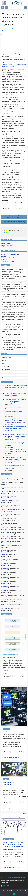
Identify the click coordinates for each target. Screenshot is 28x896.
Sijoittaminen (5, 372)
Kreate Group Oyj (5, 541)
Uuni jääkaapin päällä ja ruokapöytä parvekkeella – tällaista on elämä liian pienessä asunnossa (14, 413)
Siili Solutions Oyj (5, 564)
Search (25, 7)
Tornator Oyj (4, 559)
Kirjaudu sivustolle (6, 243)
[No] (26, 892)
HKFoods (3, 519)
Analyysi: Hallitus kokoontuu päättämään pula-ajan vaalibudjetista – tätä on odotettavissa (15, 428)
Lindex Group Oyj (5, 528)
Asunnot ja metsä (6, 358)
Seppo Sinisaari (13, 682)
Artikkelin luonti (5, 247)
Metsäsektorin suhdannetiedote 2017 (12, 203)
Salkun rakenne (6, 369)
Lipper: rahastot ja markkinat (8, 261)
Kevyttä (4, 360)
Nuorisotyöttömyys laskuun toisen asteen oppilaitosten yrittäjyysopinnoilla (14, 217)
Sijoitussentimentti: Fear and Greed (10, 254)
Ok (14, 894)
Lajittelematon (5, 366)
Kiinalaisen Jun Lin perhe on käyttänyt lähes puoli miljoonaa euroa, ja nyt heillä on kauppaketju (16, 444)
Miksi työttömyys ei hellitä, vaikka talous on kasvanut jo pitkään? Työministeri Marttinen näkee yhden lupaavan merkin (16, 420)
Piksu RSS (6, 886)
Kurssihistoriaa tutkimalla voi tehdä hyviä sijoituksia (14, 222)
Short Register (4, 260)
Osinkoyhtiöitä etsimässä (18, 303)
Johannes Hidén (13, 808)
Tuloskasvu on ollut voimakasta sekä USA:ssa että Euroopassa (13, 335)
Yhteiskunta (5, 378)
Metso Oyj (3, 600)
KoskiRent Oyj (4, 492)
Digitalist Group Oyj (6, 546)
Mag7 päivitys (7, 732)
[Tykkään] (2, 30)
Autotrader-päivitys (9, 657)
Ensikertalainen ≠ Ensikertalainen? (8, 783)
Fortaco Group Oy (5, 505)
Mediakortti (22, 878)
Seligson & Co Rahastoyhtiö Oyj (9, 510)
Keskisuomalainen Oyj (7, 595)
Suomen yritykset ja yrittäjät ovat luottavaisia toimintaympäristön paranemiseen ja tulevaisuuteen (13, 844)
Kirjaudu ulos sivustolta (7, 245)
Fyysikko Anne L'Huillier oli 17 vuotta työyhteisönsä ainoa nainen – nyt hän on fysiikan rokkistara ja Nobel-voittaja (15, 459)
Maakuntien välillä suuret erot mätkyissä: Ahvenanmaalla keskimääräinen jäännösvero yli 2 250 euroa (15, 401)
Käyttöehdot (15, 878)
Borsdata (3, 256)
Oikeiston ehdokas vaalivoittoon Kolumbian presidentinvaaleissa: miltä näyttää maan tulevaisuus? (16, 451)
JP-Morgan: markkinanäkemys (9, 258)
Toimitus (8, 878)
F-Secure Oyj (4, 478)
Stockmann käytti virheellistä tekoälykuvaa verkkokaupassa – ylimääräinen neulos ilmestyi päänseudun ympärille (16, 436)
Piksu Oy (3, 878)
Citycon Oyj (4, 482)
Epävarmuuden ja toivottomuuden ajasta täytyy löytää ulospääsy (15, 394)
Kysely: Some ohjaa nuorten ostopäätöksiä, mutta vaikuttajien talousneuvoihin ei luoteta (16, 387)
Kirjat (3, 363)
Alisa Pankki (4, 609)
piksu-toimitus (16, 28)
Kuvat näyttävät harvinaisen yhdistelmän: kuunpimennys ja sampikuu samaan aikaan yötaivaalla (15, 467)
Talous (3, 375)
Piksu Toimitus (13, 867)
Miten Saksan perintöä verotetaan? (14, 407)
